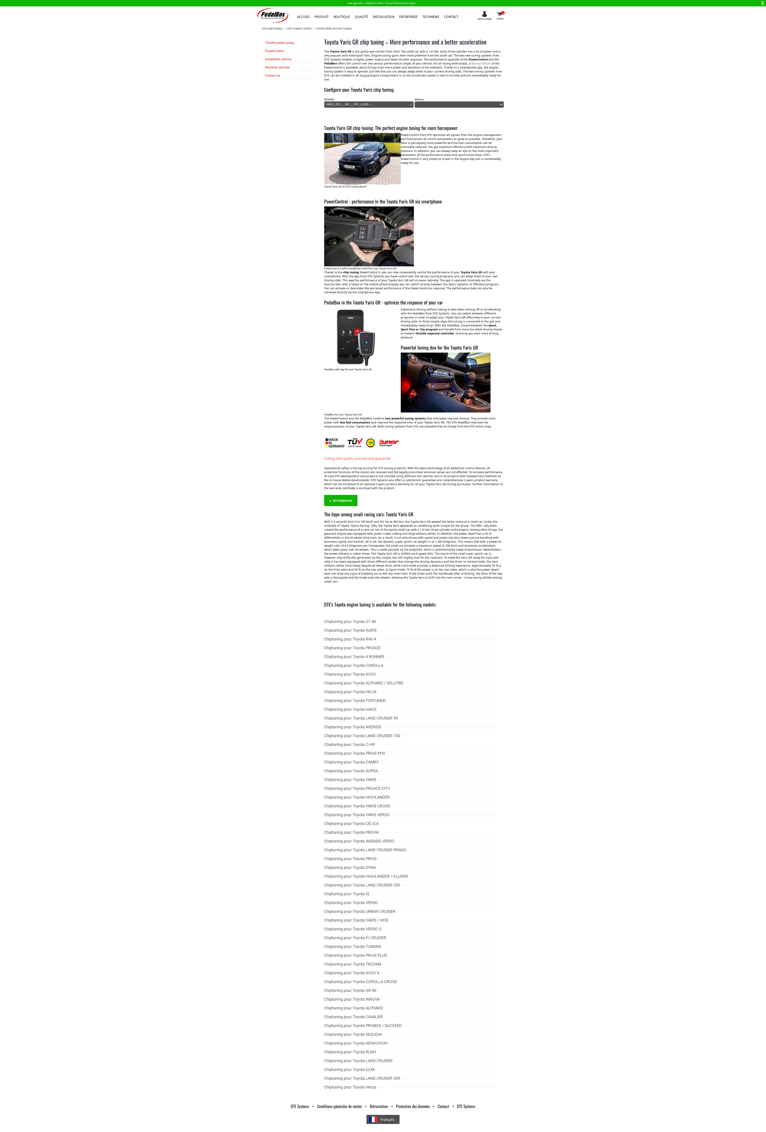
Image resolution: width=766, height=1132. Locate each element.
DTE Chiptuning (272, 28)
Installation (383, 17)
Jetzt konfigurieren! (342, 500)
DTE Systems (300, 1106)
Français (388, 1119)
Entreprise (408, 17)
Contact (451, 17)
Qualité (361, 17)
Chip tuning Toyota (299, 28)
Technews (430, 17)
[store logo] (272, 15)
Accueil (303, 17)
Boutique (342, 17)
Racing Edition (481, 63)
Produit (322, 17)
